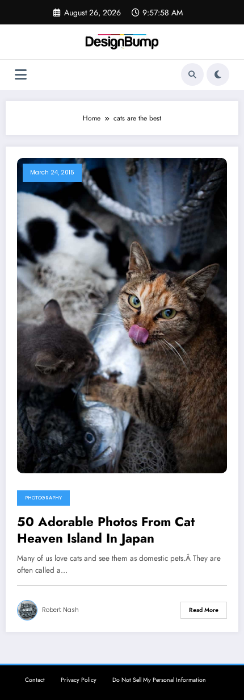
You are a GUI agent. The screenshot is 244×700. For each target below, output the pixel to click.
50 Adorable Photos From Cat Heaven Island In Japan (106, 530)
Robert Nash (60, 610)
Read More (203, 610)
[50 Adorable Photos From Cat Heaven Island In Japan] (122, 315)
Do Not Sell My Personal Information (159, 680)
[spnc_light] (218, 74)
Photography (43, 497)
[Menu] (20, 75)
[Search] (192, 74)
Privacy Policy (78, 680)
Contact (35, 680)
